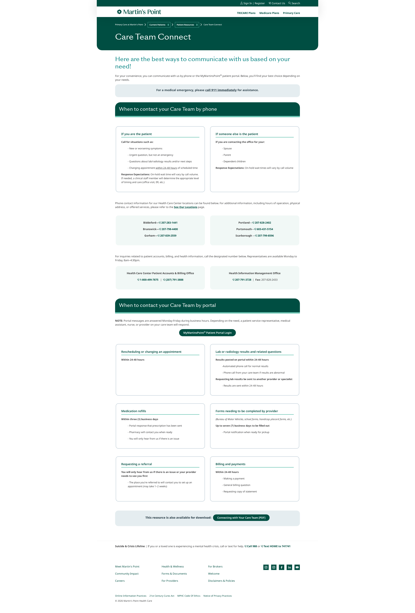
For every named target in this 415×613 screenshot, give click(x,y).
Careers (120, 581)
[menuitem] (291, 13)
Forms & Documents (174, 573)
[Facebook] (281, 567)
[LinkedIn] (289, 567)
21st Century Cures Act (161, 595)
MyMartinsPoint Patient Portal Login (207, 332)
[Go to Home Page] (139, 12)
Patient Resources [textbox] (185, 24)
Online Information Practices (130, 595)
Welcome (213, 573)
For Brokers (215, 566)
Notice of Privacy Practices (217, 595)
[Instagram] (274, 567)
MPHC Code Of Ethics (188, 595)
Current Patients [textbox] (157, 24)
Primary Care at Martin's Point (129, 24)
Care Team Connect (213, 24)
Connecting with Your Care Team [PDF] (241, 517)
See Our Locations (185, 207)
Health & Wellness (173, 566)
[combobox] (159, 25)
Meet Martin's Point (127, 566)
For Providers (170, 581)
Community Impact (127, 573)
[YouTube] (297, 567)
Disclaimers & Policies (221, 581)
